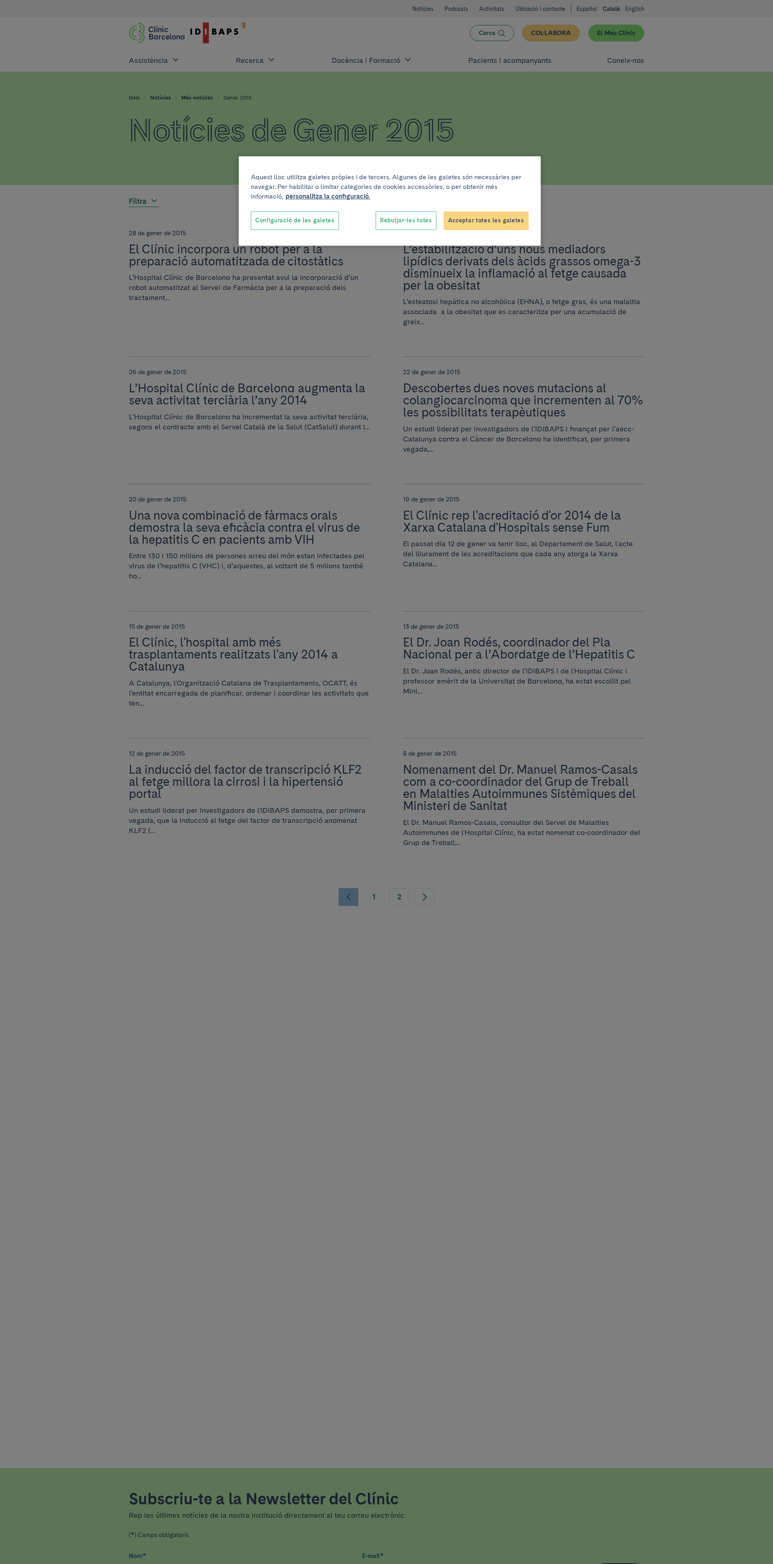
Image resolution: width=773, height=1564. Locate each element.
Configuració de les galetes (295, 220)
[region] (390, 201)
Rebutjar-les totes (406, 220)
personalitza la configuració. (327, 196)
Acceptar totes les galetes (486, 220)
